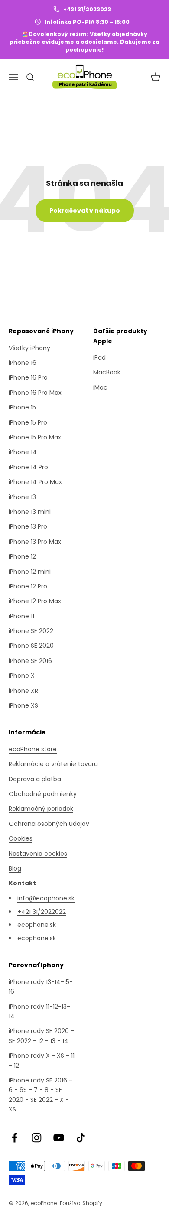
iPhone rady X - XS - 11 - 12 (42, 1060)
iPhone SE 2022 (31, 631)
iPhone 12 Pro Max (35, 601)
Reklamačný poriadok (41, 808)
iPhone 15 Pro (28, 422)
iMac (100, 387)
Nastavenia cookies (38, 853)
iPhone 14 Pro (28, 467)
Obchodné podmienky (43, 793)
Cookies (20, 838)
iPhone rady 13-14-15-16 (41, 987)
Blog (15, 868)
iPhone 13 (22, 497)
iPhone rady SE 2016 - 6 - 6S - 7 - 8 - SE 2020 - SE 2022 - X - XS (40, 1095)
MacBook (106, 372)
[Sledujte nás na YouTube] (59, 1138)
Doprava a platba (35, 779)
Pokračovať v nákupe (84, 210)
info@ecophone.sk (46, 898)
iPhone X (22, 675)
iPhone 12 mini (30, 571)
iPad (99, 357)
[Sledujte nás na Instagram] (36, 1138)
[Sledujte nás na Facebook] (14, 1138)
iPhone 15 (22, 407)
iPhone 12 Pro (28, 586)
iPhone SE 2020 (31, 645)
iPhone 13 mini (30, 511)
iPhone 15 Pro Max (35, 437)
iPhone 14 (23, 452)
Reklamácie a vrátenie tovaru (53, 764)
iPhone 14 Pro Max (35, 482)
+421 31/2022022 (87, 9)
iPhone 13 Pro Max (35, 541)
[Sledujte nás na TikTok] (81, 1138)
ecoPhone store (33, 749)
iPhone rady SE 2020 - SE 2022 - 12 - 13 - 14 (41, 1036)
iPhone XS (23, 705)
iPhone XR (23, 690)
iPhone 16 (22, 362)
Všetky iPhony (29, 348)
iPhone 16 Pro (28, 377)
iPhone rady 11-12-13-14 (39, 1011)
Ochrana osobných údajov (49, 823)
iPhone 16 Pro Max (35, 392)
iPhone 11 (21, 616)
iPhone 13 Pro (28, 526)
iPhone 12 (22, 556)
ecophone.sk (36, 924)
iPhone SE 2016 (30, 660)
